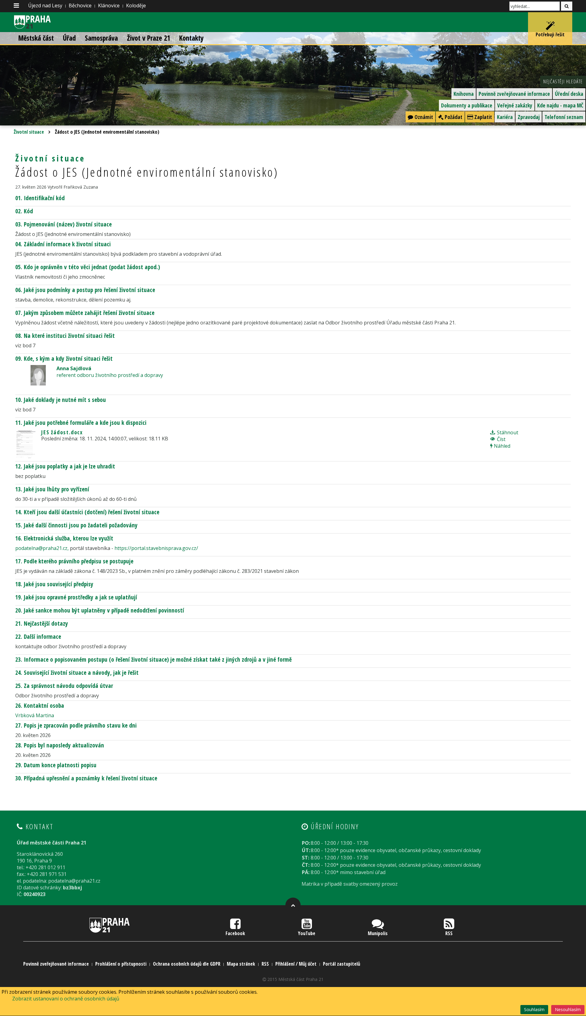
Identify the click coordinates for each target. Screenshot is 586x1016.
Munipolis (378, 933)
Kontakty (191, 38)
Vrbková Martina (34, 715)
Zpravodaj (529, 117)
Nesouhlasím (568, 1009)
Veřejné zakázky (514, 105)
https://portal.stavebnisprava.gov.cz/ (156, 548)
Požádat (452, 117)
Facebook (235, 933)
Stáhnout (507, 432)
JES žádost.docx (62, 432)
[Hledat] (566, 6)
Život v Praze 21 (148, 38)
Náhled (501, 446)
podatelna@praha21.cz (41, 548)
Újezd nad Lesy (45, 5)
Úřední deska (569, 93)
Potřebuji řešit (550, 34)
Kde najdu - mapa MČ (560, 105)
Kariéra (505, 117)
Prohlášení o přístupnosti (120, 963)
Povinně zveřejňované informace (514, 93)
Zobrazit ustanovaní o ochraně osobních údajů (65, 998)
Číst (500, 439)
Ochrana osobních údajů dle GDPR (186, 963)
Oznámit (423, 117)
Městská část (36, 38)
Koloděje (136, 5)
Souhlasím (534, 1009)
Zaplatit (482, 117)
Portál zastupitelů (341, 963)
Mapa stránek (241, 963)
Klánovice (109, 5)
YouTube (306, 933)
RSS (449, 933)
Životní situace (29, 131)
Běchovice (80, 5)
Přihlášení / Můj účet (296, 963)
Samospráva (101, 38)
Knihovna (464, 93)
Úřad (69, 38)
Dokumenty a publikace (466, 105)
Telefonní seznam (563, 117)
